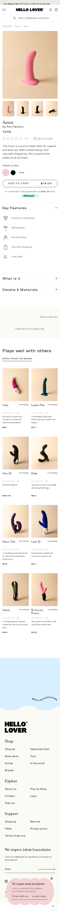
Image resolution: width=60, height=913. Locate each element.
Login (33, 796)
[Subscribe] (45, 869)
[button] (4, 10)
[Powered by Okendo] (14, 317)
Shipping (10, 821)
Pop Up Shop (38, 789)
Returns (35, 821)
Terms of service (15, 836)
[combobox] (33, 18)
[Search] (14, 18)
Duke (34, 473)
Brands (9, 770)
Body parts (11, 756)
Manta (6, 610)
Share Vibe (8, 541)
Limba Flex (38, 405)
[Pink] (5, 172)
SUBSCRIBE (39, 896)
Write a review (42, 138)
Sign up (10, 803)
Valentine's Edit (39, 749)
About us (10, 789)
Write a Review (48, 317)
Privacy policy (39, 829)
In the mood (37, 763)
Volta (5, 405)
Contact (10, 796)
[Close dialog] (51, 878)
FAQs (8, 829)
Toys (17, 26)
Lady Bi (36, 541)
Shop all (6, 26)
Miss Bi (6, 473)
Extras (9, 763)
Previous (8, 65)
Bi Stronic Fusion (37, 612)
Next (51, 65)
